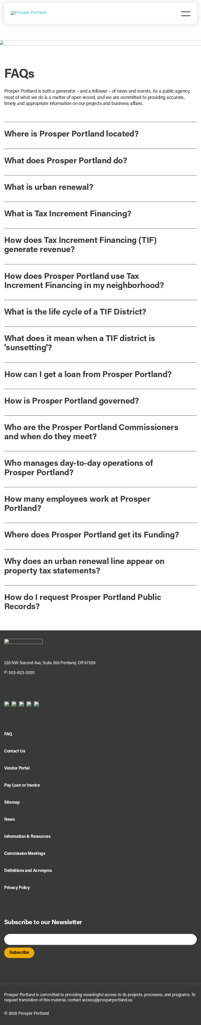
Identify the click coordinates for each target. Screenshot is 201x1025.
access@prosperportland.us (107, 1000)
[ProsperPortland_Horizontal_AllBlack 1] (23, 641)
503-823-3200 (21, 673)
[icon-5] (36, 703)
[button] (100, 134)
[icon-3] (21, 703)
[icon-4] (28, 703)
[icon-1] (6, 703)
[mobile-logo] (28, 13)
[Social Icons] (14, 703)
